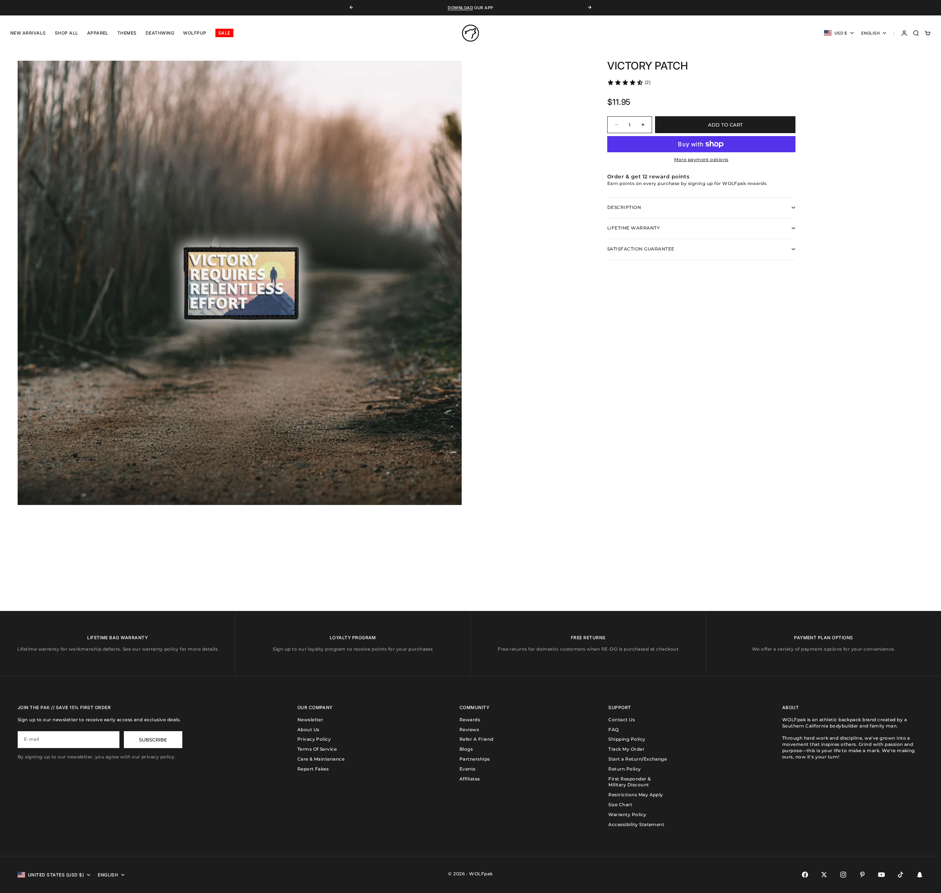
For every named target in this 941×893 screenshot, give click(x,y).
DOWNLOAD (460, 7)
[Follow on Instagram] (843, 874)
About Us (308, 729)
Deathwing (160, 33)
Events (467, 769)
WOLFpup (194, 33)
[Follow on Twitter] (824, 874)
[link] (629, 82)
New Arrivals (28, 33)
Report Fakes (313, 769)
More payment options (701, 159)
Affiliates (469, 779)
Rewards (469, 719)
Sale (224, 33)
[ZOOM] (444, 487)
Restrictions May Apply (635, 794)
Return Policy (624, 769)
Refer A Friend (476, 739)
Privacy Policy (314, 739)
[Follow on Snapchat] (919, 874)
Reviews (469, 729)
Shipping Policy (626, 739)
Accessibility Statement (636, 824)
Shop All (66, 33)
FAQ (613, 729)
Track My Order (626, 749)
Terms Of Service (317, 749)
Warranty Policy (627, 814)
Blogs (466, 749)
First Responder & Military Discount (629, 782)
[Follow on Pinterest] (862, 874)
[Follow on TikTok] (900, 874)
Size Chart (620, 804)
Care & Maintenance (321, 759)
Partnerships (474, 759)
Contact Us (621, 719)
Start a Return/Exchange (637, 759)
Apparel (97, 33)
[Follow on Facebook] (805, 874)
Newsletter (310, 719)
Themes (127, 33)
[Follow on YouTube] (881, 874)
